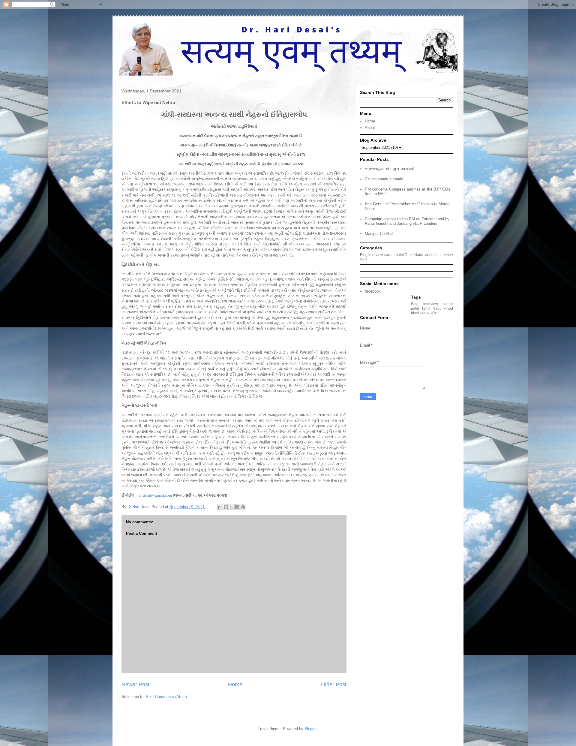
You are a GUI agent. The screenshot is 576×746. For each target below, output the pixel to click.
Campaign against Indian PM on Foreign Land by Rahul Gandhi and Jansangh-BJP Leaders (407, 221)
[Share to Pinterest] (243, 507)
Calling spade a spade (384, 179)
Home (235, 684)
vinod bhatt (433, 255)
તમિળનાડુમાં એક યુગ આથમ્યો (389, 169)
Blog (364, 255)
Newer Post (135, 684)
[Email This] (220, 507)
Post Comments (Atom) (166, 696)
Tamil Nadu (414, 255)
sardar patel (394, 255)
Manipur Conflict (379, 233)
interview (375, 255)
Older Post (333, 684)
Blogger (310, 728)
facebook (373, 291)
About (370, 127)
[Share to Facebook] (237, 507)
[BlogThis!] (226, 507)
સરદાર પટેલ (429, 313)
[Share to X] (232, 507)
